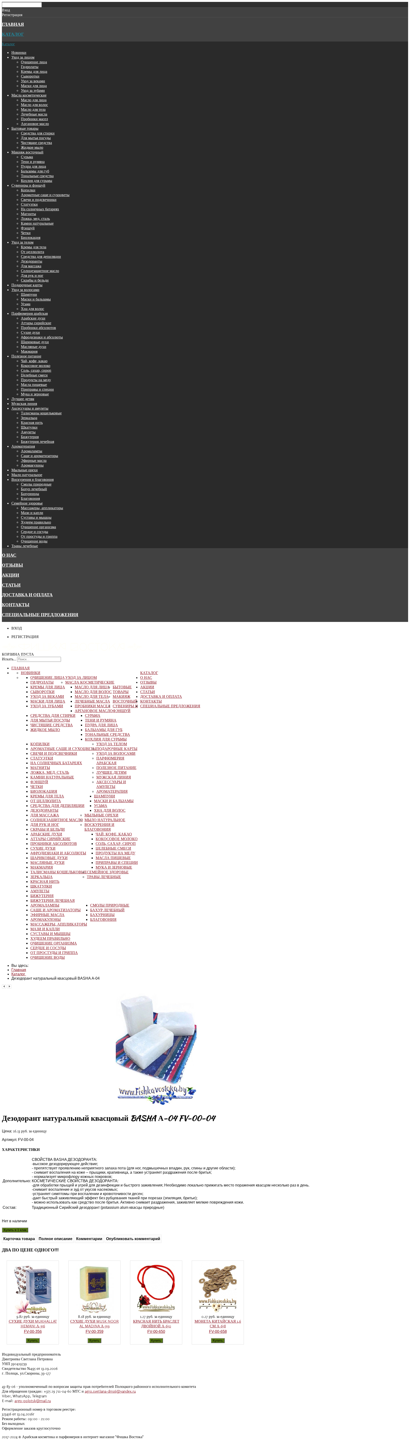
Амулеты (28, 432)
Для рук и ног (32, 275)
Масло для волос (34, 104)
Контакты (15, 604)
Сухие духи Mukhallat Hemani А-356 (33, 1323)
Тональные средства (37, 175)
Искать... (9, 659)
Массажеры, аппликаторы (42, 507)
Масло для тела (33, 109)
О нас (9, 555)
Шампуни (29, 294)
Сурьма (27, 156)
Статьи (11, 585)
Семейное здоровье (27, 503)
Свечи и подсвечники (38, 199)
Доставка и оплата (27, 594)
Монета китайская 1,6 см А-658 (218, 1323)
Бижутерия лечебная (37, 441)
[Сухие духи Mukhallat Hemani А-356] (32, 1313)
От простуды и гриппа (39, 536)
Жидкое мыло (32, 147)
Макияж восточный (27, 152)
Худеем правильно (36, 522)
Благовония (30, 498)
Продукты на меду (36, 379)
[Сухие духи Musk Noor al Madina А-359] (94, 1313)
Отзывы (12, 565)
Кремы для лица (34, 71)
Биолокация (30, 237)
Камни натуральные (37, 223)
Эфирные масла (34, 460)
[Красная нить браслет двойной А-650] (156, 1313)
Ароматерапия (23, 446)
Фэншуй (28, 228)
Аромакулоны (32, 465)
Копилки (28, 190)
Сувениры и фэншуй (28, 185)
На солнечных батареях (40, 209)
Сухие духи (30, 332)
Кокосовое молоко (35, 365)
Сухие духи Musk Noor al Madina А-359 (94, 1323)
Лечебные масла (34, 114)
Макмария (29, 351)
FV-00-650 (156, 1332)
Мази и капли (32, 512)
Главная (13, 24)
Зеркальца (29, 417)
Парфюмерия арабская (29, 313)
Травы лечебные (24, 545)
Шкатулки (29, 427)
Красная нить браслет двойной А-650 (156, 1323)
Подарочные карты (26, 285)
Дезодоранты (31, 261)
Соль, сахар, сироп (36, 370)
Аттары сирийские (36, 322)
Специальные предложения (40, 614)
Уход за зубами (33, 90)
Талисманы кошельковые (41, 413)
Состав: (9, 1207)
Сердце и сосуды (34, 531)
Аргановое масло (35, 123)
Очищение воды (34, 541)
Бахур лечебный (34, 489)
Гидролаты (29, 66)
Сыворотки (30, 76)
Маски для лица (34, 85)
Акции (10, 575)
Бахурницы (30, 493)
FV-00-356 (33, 1332)
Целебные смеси (34, 375)
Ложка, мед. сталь (35, 218)
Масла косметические (29, 95)
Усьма (25, 303)
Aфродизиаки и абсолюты (42, 337)
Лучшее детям (22, 398)
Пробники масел (34, 118)
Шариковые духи (35, 341)
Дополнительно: (17, 1181)
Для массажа (31, 266)
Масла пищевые (34, 384)
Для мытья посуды (36, 137)
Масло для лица (34, 99)
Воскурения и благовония (32, 479)
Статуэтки (29, 204)
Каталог (13, 34)
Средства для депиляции (41, 256)
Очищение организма (38, 526)
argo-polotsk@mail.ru (32, 1400)
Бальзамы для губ (35, 171)
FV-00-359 (94, 1332)
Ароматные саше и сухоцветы (45, 194)
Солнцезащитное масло (40, 270)
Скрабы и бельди (35, 280)
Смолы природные (36, 484)
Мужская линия (24, 403)
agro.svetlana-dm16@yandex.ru (110, 1391)
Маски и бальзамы (36, 299)
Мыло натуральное (26, 474)
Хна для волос (32, 308)
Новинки (18, 52)
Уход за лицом (22, 57)
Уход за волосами (25, 289)
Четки (26, 232)
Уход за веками (33, 81)
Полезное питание (26, 356)
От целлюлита (32, 251)
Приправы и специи (37, 389)
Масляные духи (33, 346)
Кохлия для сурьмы (36, 180)
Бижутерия (30, 436)
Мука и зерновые (35, 394)
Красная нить (32, 422)
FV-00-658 (218, 1332)
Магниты (28, 213)
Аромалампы (31, 451)
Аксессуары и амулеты (29, 408)
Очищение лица (34, 62)
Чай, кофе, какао (34, 360)
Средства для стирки (38, 133)
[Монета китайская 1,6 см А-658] (217, 1313)
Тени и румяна (33, 161)
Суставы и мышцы (36, 517)
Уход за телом (22, 242)
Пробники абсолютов (38, 327)
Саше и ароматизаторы (39, 455)
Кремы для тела (33, 247)
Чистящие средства (36, 142)
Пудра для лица (33, 166)
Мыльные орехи (24, 470)
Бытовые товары (24, 128)
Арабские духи (33, 318)
